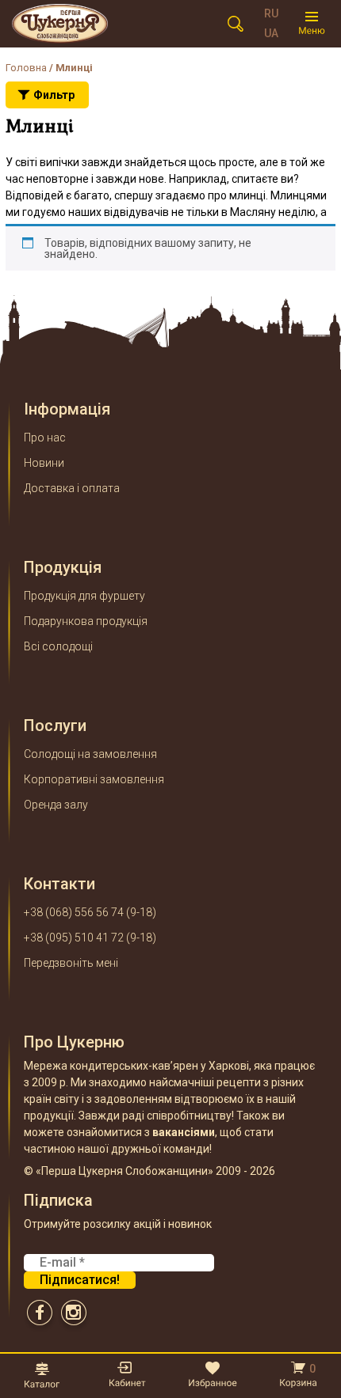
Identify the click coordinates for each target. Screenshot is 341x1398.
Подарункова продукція (86, 621)
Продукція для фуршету (84, 595)
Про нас (45, 437)
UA (271, 33)
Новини (44, 463)
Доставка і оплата (72, 488)
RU (271, 13)
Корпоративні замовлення (94, 779)
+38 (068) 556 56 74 (74, 912)
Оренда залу (56, 804)
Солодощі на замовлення (90, 754)
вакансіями (183, 1132)
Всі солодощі (58, 646)
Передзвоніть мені (71, 963)
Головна (26, 68)
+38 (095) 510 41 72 (74, 937)
